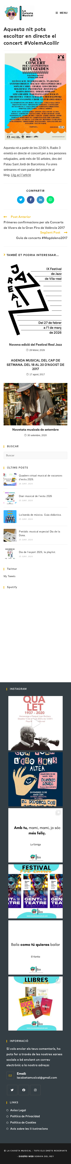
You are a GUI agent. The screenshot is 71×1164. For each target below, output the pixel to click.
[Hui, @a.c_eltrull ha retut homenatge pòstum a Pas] (35, 723)
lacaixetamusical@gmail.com (37, 1077)
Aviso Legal (18, 1110)
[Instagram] (35, 1090)
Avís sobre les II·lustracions (29, 1128)
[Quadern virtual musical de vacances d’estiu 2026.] (10, 479)
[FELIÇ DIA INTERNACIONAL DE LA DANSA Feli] (35, 947)
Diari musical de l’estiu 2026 (35, 496)
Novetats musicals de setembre (35, 429)
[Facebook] (24, 1090)
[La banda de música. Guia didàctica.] (10, 516)
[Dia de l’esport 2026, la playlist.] (10, 554)
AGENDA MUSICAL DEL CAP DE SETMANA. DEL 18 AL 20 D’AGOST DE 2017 (35, 365)
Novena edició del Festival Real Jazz (35, 344)
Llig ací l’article (21, 175)
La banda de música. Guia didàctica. (40, 514)
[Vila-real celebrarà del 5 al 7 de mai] (35, 891)
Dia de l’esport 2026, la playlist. (37, 552)
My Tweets (10, 576)
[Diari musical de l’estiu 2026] (10, 498)
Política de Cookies (23, 1122)
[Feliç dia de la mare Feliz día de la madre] (35, 835)
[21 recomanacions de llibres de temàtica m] (35, 1003)
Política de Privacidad (25, 1116)
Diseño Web (26, 1156)
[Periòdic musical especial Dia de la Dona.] (10, 535)
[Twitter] (12, 1090)
